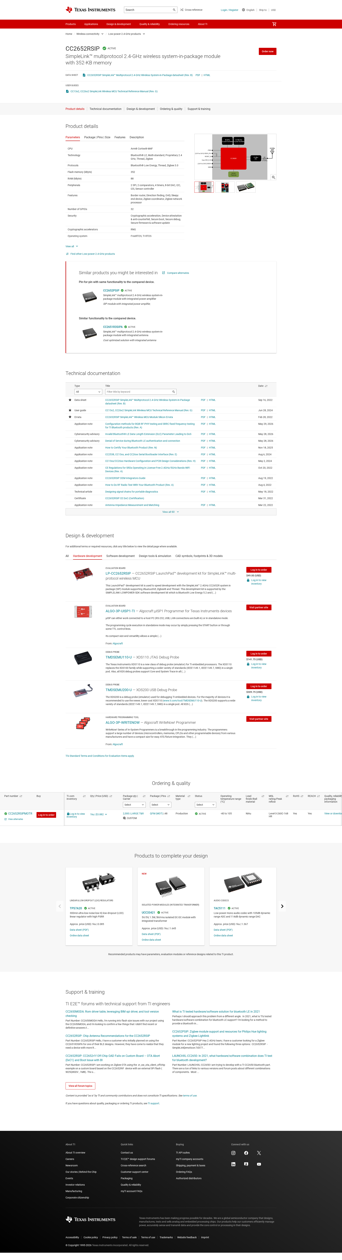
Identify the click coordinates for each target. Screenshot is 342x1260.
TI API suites (183, 1152)
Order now (267, 51)
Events (69, 1178)
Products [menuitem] (71, 24)
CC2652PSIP (111, 290)
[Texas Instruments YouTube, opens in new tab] (259, 1165)
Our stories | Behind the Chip (81, 1171)
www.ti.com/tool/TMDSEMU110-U (182, 700)
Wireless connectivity (87, 33)
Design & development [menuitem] (119, 24)
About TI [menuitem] (202, 24)
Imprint (205, 1237)
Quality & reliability (131, 1184)
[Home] (90, 10)
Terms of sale (129, 1237)
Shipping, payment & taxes (190, 1165)
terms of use (189, 1095)
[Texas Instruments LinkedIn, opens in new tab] (233, 1165)
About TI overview (75, 1152)
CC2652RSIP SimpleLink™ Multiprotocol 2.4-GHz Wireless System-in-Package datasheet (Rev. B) (140, 75)
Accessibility (72, 1237)
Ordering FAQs (184, 1171)
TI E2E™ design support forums (138, 1159)
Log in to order (259, 569)
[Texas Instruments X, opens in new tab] (259, 1154)
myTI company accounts (189, 1159)
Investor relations (75, 1184)
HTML (207, 75)
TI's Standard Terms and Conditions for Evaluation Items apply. (100, 755)
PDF (198, 75)
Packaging (127, 1178)
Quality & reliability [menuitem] (149, 24)
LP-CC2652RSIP (118, 573)
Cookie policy (91, 1237)
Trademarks (166, 1237)
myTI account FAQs (131, 1191)
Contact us (127, 1152)
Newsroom (72, 1165)
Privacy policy (110, 1237)
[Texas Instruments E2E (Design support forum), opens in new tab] (246, 1165)
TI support (153, 1103)
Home (69, 33)
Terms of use (148, 1237)
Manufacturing (74, 1191)
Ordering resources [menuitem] (178, 24)
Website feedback (187, 1237)
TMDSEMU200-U (119, 690)
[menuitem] (274, 24)
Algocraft (118, 643)
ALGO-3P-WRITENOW (123, 722)
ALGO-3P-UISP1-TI (120, 611)
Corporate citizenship (77, 1197)
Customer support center (134, 1171)
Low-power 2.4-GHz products (124, 33)
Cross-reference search (133, 1165)
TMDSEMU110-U (119, 657)
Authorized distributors (188, 1178)
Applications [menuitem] (91, 24)
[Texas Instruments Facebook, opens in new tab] (246, 1154)
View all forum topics (80, 1085)
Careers (70, 1159)
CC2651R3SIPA (113, 327)
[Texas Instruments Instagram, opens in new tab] (233, 1154)
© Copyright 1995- (79, 1245)
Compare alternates (178, 273)
